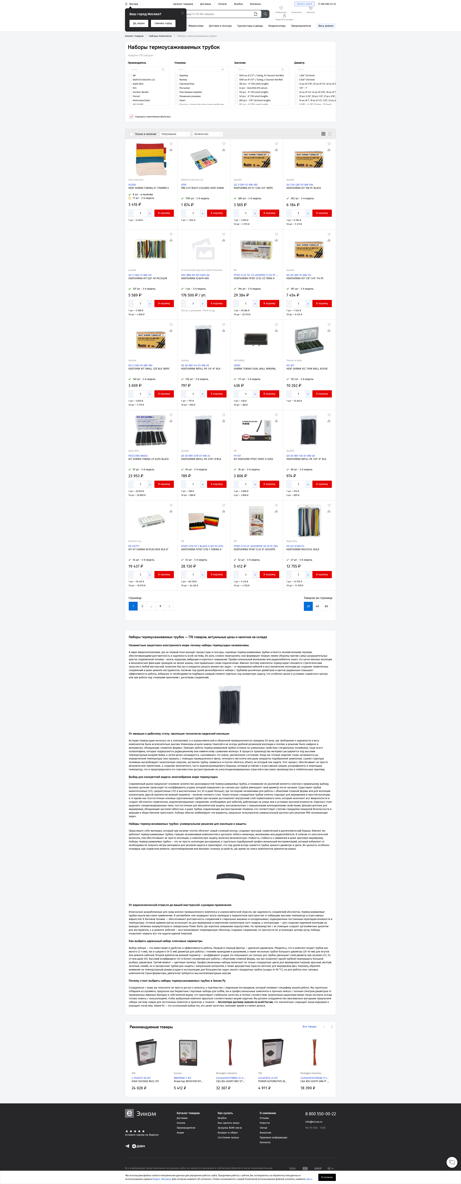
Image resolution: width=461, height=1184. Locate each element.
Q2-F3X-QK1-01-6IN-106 (299, 184)
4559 (183, 184)
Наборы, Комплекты (160, 36)
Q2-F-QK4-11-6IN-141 (140, 275)
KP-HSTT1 (133, 546)
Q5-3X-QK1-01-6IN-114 (298, 275)
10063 (237, 365)
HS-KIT (290, 365)
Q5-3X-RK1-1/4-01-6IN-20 (195, 365)
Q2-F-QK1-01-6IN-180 (140, 365)
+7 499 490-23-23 (327, 4)
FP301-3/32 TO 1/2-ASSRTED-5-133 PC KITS (256, 275)
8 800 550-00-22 (320, 1113)
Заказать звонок (304, 4)
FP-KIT (237, 455)
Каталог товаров (134, 36)
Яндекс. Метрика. (162, 1179)
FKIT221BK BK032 (138, 455)
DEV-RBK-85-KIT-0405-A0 (195, 275)
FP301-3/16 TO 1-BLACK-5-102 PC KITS (202, 546)
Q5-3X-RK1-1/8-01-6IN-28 (300, 455)
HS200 (132, 184)
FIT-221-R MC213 (295, 546)
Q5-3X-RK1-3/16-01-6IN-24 (195, 455)
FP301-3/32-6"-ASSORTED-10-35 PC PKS (256, 546)
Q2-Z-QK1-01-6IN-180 (246, 184)
